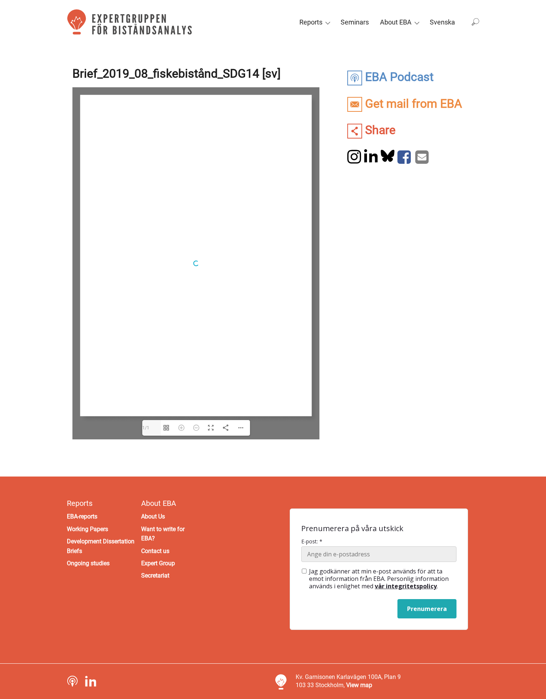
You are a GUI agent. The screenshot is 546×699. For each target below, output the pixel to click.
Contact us (155, 551)
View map (359, 685)
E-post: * (311, 541)
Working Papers (87, 529)
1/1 (145, 427)
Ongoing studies (88, 563)
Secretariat (155, 575)
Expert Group (158, 563)
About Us (153, 516)
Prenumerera (427, 609)
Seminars (355, 22)
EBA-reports (82, 516)
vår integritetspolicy (406, 586)
